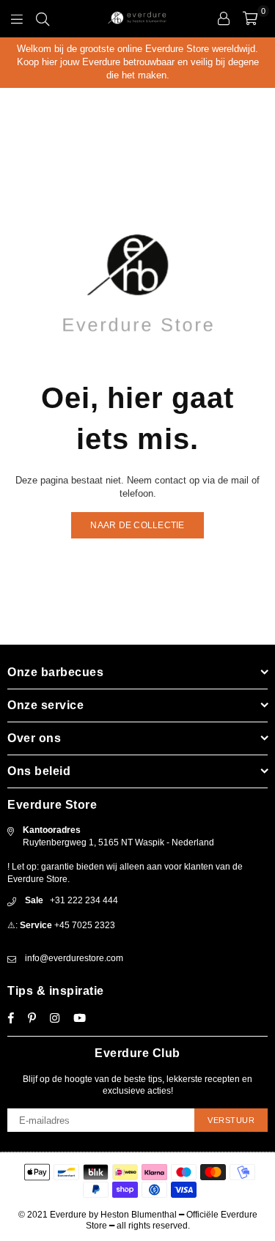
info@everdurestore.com (74, 958)
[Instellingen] (223, 18)
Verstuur (231, 1120)
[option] (137, 62)
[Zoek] (42, 18)
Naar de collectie (137, 525)
